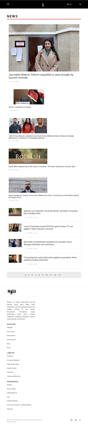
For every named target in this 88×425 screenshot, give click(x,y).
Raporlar (10, 409)
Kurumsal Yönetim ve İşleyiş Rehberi (19, 405)
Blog (8, 343)
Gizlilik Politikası (12, 401)
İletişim (9, 385)
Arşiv (8, 347)
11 (51, 275)
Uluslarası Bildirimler (14, 376)
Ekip (8, 397)
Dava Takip (10, 331)
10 (46, 275)
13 (59, 275)
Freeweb (10, 356)
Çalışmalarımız (12, 393)
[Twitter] (76, 420)
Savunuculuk (11, 339)
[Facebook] (71, 420)
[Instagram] (80, 420)
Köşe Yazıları (11, 389)
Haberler (10, 327)
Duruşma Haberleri (13, 360)
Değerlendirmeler (13, 364)
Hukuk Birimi (11, 335)
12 (55, 275)
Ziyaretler (10, 372)
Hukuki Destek (12, 368)
